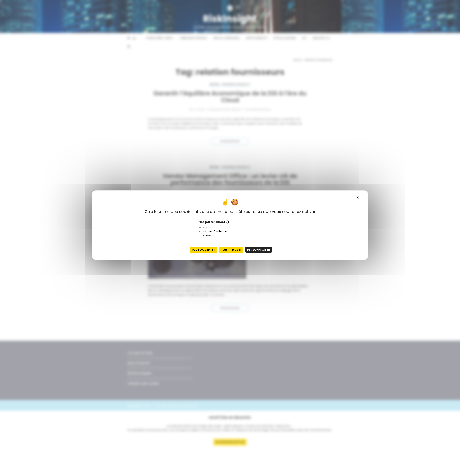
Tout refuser (231, 250)
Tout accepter (203, 250)
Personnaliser (258, 250)
